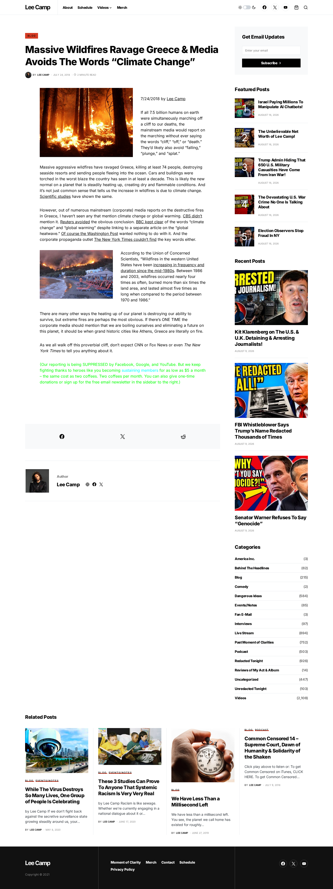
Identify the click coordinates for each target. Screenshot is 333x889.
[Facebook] (264, 7)
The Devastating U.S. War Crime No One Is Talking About (281, 202)
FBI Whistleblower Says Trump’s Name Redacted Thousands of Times (263, 431)
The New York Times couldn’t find (125, 239)
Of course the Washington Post (89, 233)
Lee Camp (37, 7)
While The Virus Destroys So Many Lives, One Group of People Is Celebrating (54, 795)
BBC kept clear (149, 221)
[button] (247, 7)
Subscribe (269, 63)
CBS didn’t (192, 215)
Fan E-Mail (243, 614)
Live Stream (244, 633)
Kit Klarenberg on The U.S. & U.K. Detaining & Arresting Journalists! (267, 338)
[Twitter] (275, 7)
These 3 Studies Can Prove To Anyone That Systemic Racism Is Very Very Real (128, 787)
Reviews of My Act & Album (257, 670)
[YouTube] (285, 7)
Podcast (241, 651)
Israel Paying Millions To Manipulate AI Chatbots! (280, 104)
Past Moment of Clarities (254, 642)
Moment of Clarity (126, 862)
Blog (32, 35)
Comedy (241, 586)
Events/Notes (246, 605)
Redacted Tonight (249, 661)
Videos (240, 698)
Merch (151, 862)
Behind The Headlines (252, 568)
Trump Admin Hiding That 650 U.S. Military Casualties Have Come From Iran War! (281, 167)
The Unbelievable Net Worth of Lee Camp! (278, 134)
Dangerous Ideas (248, 596)
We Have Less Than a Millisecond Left (195, 802)
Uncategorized (246, 679)
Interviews (243, 624)
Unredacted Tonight (250, 689)
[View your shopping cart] (296, 7)
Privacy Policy (123, 869)
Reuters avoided (75, 221)
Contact (168, 862)
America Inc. (245, 559)
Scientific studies (55, 196)
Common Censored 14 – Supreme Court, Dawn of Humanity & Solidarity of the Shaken (272, 748)
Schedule (187, 862)
